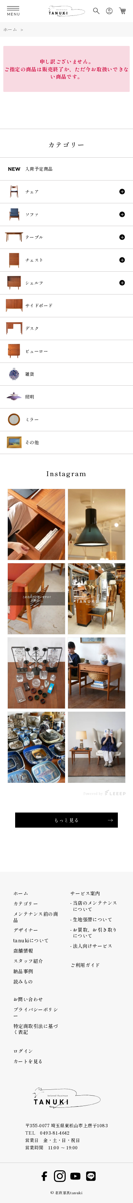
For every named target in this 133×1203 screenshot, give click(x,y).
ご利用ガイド (85, 964)
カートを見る (28, 1061)
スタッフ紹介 (28, 960)
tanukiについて (31, 940)
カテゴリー (25, 903)
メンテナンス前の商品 (35, 916)
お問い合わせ (28, 999)
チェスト (34, 260)
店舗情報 (23, 950)
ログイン (23, 1050)
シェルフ (34, 282)
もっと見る (66, 820)
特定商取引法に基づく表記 (35, 1028)
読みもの (23, 981)
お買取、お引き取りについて (95, 932)
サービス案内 (85, 893)
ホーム (10, 29)
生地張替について (93, 919)
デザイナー (25, 930)
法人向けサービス (93, 945)
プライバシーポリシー (35, 1012)
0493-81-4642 (55, 1132)
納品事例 (23, 971)
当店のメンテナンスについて (95, 905)
